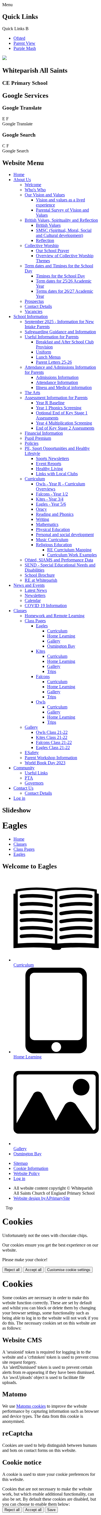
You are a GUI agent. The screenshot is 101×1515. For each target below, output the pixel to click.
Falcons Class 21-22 (54, 742)
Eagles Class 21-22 (53, 747)
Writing (42, 519)
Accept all (33, 1270)
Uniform (43, 352)
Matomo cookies (31, 1406)
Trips (51, 671)
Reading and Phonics (55, 514)
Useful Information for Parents (52, 336)
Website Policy (26, 1173)
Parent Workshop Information (51, 757)
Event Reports (48, 463)
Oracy (41, 509)
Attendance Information (57, 382)
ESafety (32, 752)
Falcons (43, 676)
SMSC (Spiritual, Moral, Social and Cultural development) (63, 233)
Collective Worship (42, 245)
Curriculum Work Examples (72, 554)
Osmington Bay (61, 646)
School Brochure (40, 575)
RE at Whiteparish (41, 580)
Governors (34, 783)
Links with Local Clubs (57, 473)
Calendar (33, 600)
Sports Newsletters (52, 458)
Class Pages (35, 620)
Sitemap (20, 1163)
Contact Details (38, 306)
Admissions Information (57, 377)
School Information (30, 316)
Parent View (24, 43)
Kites (40, 651)
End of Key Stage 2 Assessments (65, 428)
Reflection (45, 240)
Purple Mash (24, 48)
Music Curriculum (52, 539)
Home (18, 174)
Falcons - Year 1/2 (52, 494)
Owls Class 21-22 (52, 732)
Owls (40, 701)
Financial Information (44, 433)
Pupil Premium (38, 438)
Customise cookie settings (68, 1270)
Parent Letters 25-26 (54, 362)
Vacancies (33, 311)
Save (51, 1510)
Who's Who (35, 189)
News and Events (29, 585)
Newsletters (35, 595)
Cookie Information (30, 1168)
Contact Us (23, 788)
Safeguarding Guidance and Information (60, 331)
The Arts (32, 392)
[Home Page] (4, 58)
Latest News (36, 590)
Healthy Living (49, 468)
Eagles (42, 625)
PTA (29, 778)
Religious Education (54, 544)
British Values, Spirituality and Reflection (61, 220)
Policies (31, 443)
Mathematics (47, 524)
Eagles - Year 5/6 (51, 504)
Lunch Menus (48, 357)
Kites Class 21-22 (51, 737)
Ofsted (19, 38)
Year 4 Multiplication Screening (64, 423)
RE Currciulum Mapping (69, 549)
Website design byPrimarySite (41, 1198)
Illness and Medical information (64, 387)
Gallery (53, 641)
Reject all (12, 1270)
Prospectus (34, 301)
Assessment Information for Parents (56, 397)
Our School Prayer (52, 250)
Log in (19, 798)
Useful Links (36, 772)
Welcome (33, 184)
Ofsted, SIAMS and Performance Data (59, 559)
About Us (22, 179)
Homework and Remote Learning (54, 615)
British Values (48, 225)
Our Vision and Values (45, 194)
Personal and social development (65, 534)
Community (24, 767)
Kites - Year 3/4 (49, 499)
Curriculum (35, 478)
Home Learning (61, 636)
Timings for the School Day (60, 276)
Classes (20, 610)
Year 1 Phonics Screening (58, 407)
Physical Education (53, 529)
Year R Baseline (50, 402)
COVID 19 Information (46, 605)
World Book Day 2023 (45, 762)
